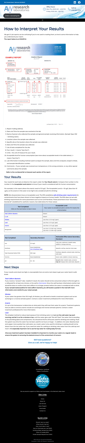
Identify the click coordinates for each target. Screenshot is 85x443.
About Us (42, 401)
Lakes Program (42, 406)
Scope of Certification (42, 371)
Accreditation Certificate (42, 369)
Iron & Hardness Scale (36, 249)
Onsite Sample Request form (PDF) (42, 434)
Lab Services (42, 403)
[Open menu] (42, 20)
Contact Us (42, 410)
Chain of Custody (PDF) (42, 432)
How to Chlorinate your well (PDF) (42, 428)
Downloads (42, 408)
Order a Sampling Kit (12, 16)
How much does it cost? (42, 426)
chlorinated (42, 283)
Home (42, 399)
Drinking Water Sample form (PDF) (42, 430)
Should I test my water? (42, 422)
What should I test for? (42, 424)
